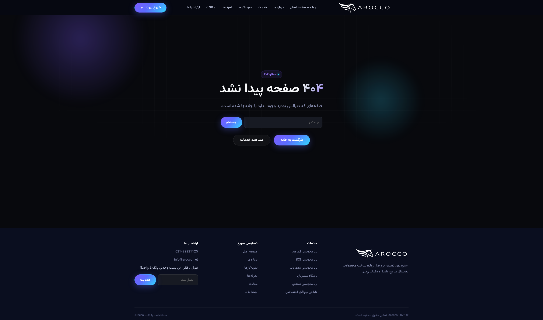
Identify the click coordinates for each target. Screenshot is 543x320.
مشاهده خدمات (251, 140)
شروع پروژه (153, 7)
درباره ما (278, 7)
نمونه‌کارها (245, 7)
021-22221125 (186, 251)
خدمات (262, 7)
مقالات (210, 7)
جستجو (231, 122)
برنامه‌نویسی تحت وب (303, 267)
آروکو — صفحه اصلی (303, 7)
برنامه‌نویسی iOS (306, 259)
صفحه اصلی (250, 251)
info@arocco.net (186, 259)
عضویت (145, 279)
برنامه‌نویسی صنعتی (304, 283)
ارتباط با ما (193, 7)
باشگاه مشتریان (307, 275)
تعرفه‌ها (227, 7)
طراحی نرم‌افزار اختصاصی (301, 292)
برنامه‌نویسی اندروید (304, 251)
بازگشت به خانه (292, 140)
